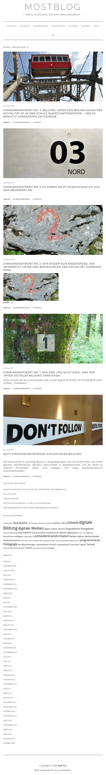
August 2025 (8, 570)
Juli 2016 (6, 657)
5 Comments (36, 308)
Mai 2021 (7, 602)
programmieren (90, 540)
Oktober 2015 (9, 679)
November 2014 (10, 707)
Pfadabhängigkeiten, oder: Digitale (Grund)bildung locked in (31, 508)
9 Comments (36, 476)
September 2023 (10, 589)
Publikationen (58, 26)
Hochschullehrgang (10, 533)
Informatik (23, 532)
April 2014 (7, 720)
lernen (73, 536)
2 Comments (36, 388)
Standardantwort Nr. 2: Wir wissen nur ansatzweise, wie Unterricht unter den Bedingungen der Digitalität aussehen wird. (52, 267)
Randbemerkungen (27, 544)
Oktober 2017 (9, 639)
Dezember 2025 (9, 566)
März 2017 (7, 643)
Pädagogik (10, 544)
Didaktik (72, 523)
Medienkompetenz (12, 540)
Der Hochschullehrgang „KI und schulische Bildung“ (27, 503)
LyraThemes (64, 770)
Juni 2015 (7, 688)
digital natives (51, 528)
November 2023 (10, 584)
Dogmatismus (73, 528)
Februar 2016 (9, 675)
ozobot (58, 541)
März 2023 (7, 593)
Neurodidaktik (34, 541)
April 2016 (7, 666)
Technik (91, 544)
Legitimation (28, 537)
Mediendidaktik (92, 536)
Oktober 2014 (9, 711)
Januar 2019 (8, 625)
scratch (53, 544)
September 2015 (10, 684)
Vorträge (85, 26)
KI (30, 532)
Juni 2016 (7, 661)
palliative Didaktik (67, 541)
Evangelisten (87, 528)
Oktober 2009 (9, 743)
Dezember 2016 (9, 648)
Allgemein (25, 26)
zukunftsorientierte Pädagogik (44, 548)
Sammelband (42, 544)
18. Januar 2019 (8, 259)
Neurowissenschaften (47, 541)
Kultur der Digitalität (85, 533)
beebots (56, 523)
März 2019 (7, 616)
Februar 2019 (9, 620)
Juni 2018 (7, 634)
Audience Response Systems (42, 523)
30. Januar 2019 (8, 106)
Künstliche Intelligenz (13, 536)
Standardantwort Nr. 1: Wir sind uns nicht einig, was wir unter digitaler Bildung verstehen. (49, 374)
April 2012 (7, 734)
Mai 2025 (7, 575)
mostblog (53, 7)
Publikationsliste (11, 498)
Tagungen (73, 26)
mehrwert (24, 541)
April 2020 (7, 611)
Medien (80, 536)
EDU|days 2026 (9, 494)
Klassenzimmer (38, 532)
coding (64, 523)
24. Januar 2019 (8, 183)
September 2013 (10, 725)
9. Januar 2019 (8, 368)
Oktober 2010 (9, 739)
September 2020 (10, 607)
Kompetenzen (52, 532)
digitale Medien (31, 528)
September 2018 (10, 629)
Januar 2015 (8, 698)
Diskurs (61, 528)
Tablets (82, 544)
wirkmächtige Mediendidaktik (14, 548)
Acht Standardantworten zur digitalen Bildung (42, 454)
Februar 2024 (9, 579)
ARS (30, 523)
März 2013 (7, 729)
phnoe (77, 541)
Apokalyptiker (20, 522)
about (96, 26)
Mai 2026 (7, 561)
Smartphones (63, 544)
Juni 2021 (7, 598)
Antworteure (8, 523)
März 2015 (7, 693)
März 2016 (7, 670)
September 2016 (10, 652)
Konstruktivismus (69, 532)
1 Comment (36, 122)
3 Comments (36, 199)
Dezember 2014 (9, 702)
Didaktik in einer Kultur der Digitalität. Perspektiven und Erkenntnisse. (35, 489)
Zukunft (28, 548)
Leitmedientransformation (51, 536)
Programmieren (40, 26)
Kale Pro (62, 765)
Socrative (74, 544)
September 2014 (10, 716)
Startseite (12, 26)
